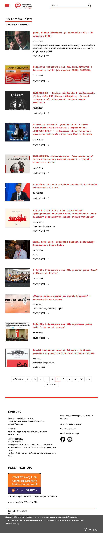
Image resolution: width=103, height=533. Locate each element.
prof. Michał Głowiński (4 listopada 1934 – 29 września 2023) (63, 34)
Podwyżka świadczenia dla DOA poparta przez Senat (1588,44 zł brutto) (65, 271)
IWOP (54, 496)
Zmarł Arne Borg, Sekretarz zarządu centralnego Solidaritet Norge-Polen (64, 243)
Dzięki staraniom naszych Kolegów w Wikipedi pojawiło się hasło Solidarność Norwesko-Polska (64, 352)
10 (76, 379)
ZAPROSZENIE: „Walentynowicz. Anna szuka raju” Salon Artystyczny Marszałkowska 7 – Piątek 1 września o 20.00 (63, 159)
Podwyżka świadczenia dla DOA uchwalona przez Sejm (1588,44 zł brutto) (62, 326)
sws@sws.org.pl (72, 433)
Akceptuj (93, 529)
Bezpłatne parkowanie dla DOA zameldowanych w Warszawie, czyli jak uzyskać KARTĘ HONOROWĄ (62, 68)
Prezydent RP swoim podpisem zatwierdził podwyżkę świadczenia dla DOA (65, 186)
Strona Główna (11, 24)
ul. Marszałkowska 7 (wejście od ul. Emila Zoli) (26, 421)
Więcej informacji (12, 523)
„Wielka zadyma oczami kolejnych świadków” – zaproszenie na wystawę (62, 298)
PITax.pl (27, 502)
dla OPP (34, 502)
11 (83, 379)
